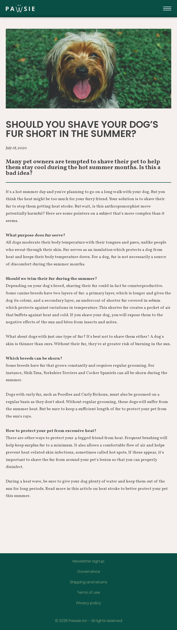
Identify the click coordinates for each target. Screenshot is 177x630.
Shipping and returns (88, 582)
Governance (88, 571)
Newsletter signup (88, 561)
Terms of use (88, 592)
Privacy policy (88, 603)
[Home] (44, 8)
